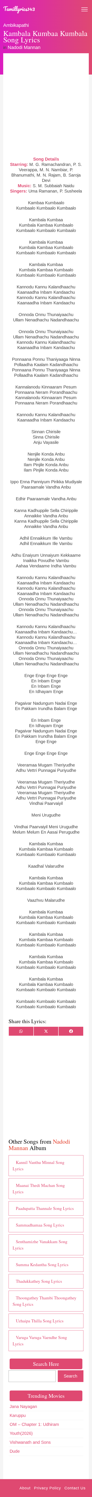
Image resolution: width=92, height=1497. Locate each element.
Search (70, 1376)
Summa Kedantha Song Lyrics (42, 1264)
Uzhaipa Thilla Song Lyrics (40, 1321)
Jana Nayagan (23, 1406)
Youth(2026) (21, 1433)
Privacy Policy (47, 1488)
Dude (15, 1451)
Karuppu (18, 1415)
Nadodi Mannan (24, 47)
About (25, 1488)
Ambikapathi (16, 25)
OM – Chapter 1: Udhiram (34, 1424)
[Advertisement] (46, 104)
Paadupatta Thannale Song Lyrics (45, 1208)
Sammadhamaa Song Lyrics (40, 1225)
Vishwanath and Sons (30, 1442)
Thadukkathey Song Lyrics (39, 1281)
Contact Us (75, 1488)
